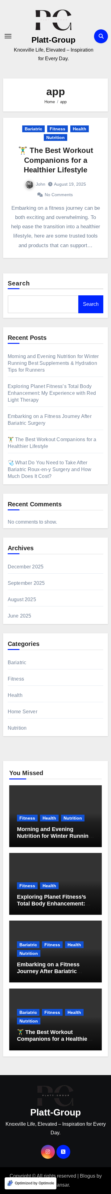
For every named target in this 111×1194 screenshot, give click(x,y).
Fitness (57, 128)
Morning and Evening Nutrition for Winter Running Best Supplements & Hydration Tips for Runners (53, 363)
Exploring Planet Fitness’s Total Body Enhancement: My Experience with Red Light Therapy (52, 393)
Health (79, 128)
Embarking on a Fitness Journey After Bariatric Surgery (48, 971)
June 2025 (19, 615)
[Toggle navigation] (8, 36)
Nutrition (55, 137)
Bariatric (33, 128)
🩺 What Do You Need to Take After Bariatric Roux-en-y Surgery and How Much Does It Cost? (50, 469)
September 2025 (26, 583)
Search (19, 283)
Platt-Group (53, 39)
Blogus (87, 1176)
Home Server (22, 711)
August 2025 (22, 599)
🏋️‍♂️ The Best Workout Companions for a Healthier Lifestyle (55, 160)
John (40, 184)
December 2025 (26, 566)
